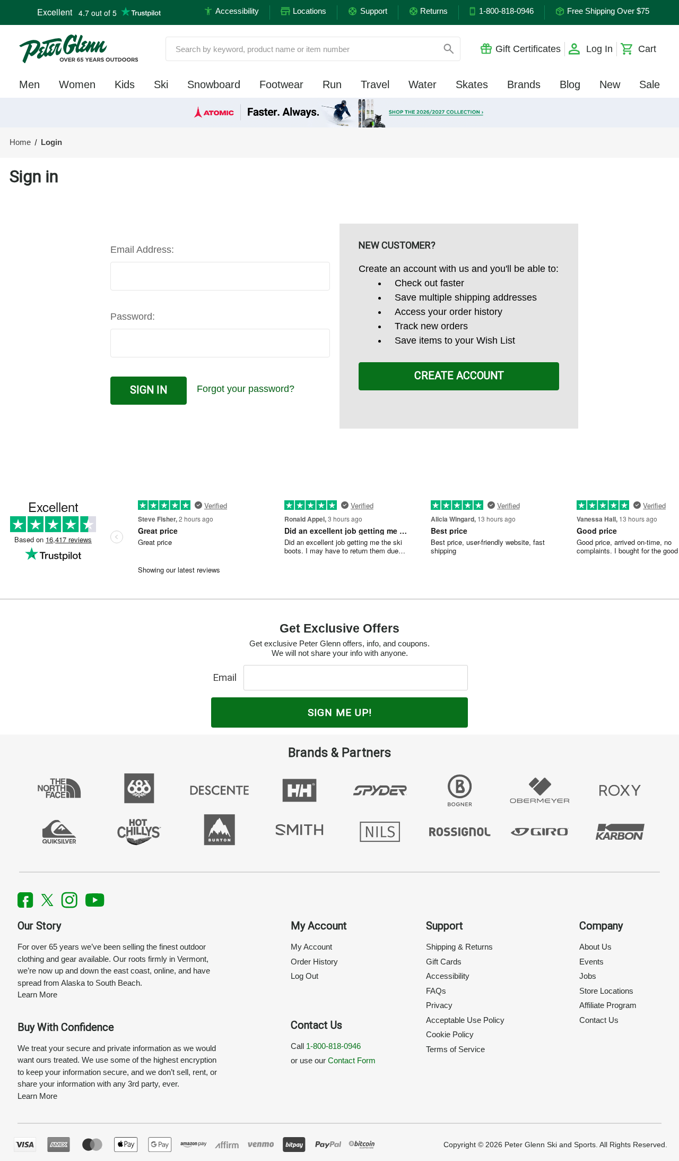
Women (77, 84)
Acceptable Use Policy (465, 1020)
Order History (314, 961)
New (609, 84)
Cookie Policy (450, 1034)
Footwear (281, 84)
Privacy (439, 1005)
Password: (132, 316)
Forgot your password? (245, 388)
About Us (595, 946)
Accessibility (447, 975)
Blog (570, 84)
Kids (125, 84)
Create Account (459, 376)
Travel (375, 84)
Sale (649, 84)
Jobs (587, 975)
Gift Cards (444, 961)
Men (29, 84)
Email (227, 677)
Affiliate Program (608, 1005)
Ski (161, 84)
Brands (524, 84)
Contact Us (599, 1020)
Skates (472, 84)
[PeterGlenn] (78, 49)
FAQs (436, 990)
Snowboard (213, 84)
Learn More (37, 994)
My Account (311, 946)
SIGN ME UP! (340, 712)
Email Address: (142, 249)
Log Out (304, 975)
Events (591, 961)
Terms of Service (455, 1049)
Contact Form (352, 1060)
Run (332, 84)
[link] (339, 112)
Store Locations (606, 990)
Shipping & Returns (459, 946)
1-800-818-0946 (333, 1046)
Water (422, 84)
